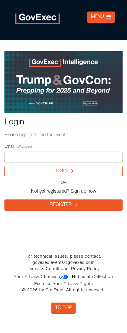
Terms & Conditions (48, 269)
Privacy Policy (85, 269)
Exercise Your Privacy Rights (63, 284)
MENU (98, 17)
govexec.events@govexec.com (63, 263)
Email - (18, 147)
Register (62, 205)
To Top (63, 308)
